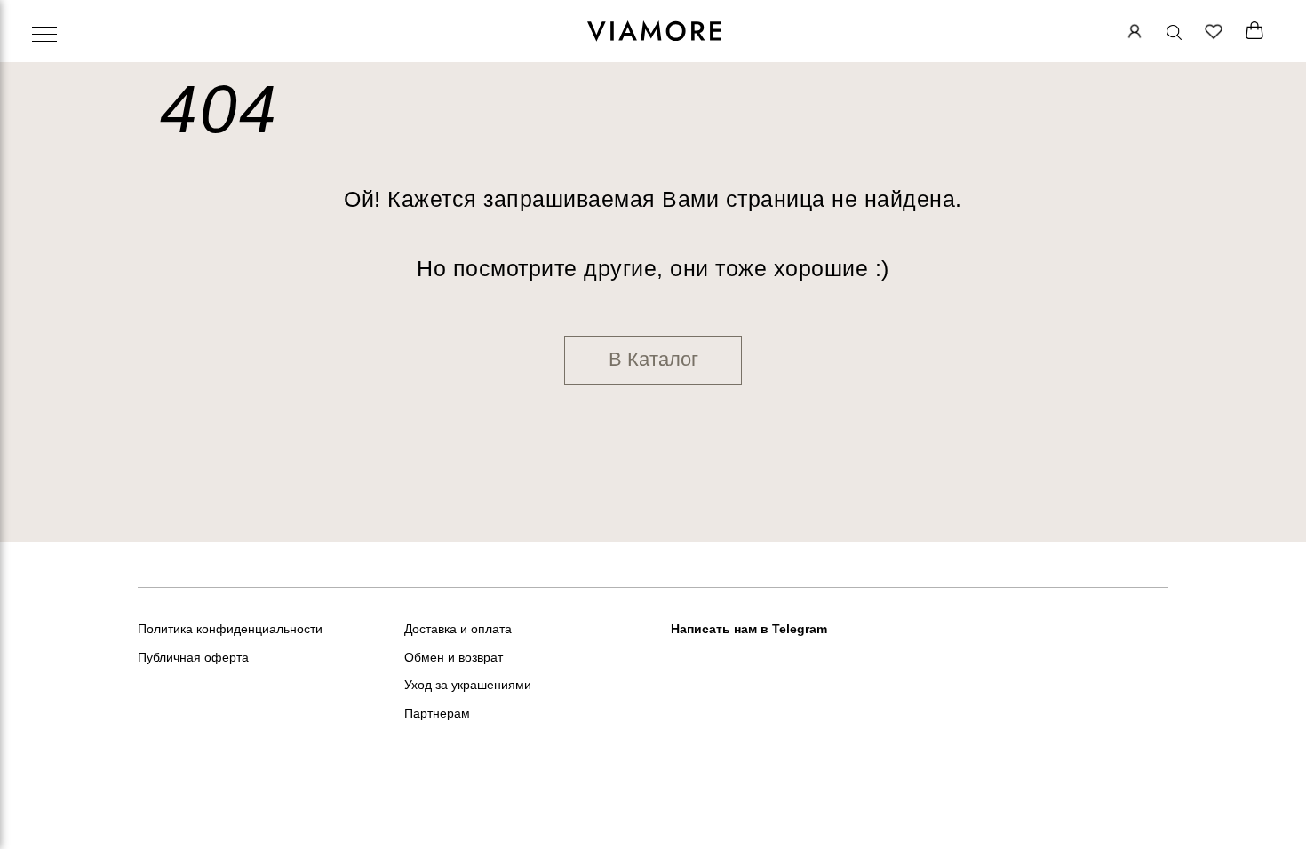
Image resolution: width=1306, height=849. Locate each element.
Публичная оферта (193, 657)
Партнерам (437, 713)
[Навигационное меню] (44, 35)
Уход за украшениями (467, 685)
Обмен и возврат (453, 657)
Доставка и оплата (458, 629)
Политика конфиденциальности (230, 629)
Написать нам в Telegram (749, 629)
